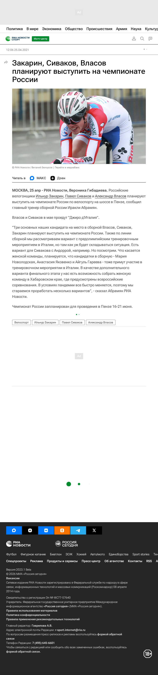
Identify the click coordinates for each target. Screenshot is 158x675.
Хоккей (81, 554)
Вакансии (13, 578)
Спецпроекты (16, 561)
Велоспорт (21, 322)
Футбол (11, 554)
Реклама (36, 561)
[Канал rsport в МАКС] (14, 530)
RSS (149, 561)
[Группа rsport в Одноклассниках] (62, 530)
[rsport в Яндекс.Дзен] (30, 530)
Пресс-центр (91, 561)
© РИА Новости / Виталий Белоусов (32, 167)
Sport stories (140, 554)
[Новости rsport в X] (94, 530)
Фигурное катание (33, 554)
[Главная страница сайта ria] (6, 38)
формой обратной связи (23, 651)
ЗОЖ (69, 554)
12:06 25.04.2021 (17, 49)
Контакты (135, 561)
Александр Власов (110, 196)
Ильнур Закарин (49, 196)
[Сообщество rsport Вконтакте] (46, 530)
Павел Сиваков (78, 196)
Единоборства (118, 554)
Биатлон (56, 554)
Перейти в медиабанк (67, 167)
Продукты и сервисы (62, 561)
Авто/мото (97, 554)
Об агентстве (114, 561)
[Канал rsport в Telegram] (78, 530)
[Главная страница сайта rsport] (26, 38)
